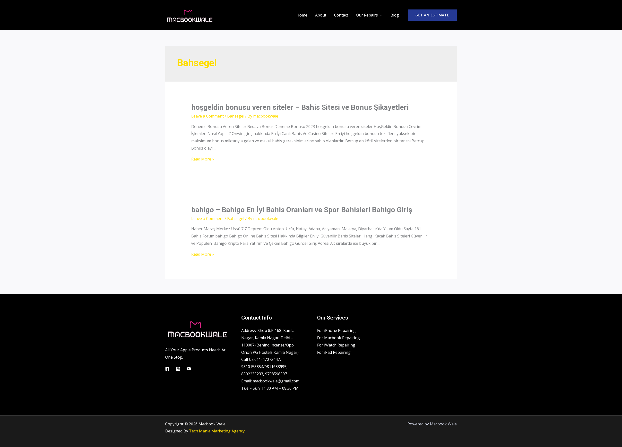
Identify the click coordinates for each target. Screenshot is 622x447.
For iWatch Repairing (336, 345)
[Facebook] (167, 369)
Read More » (202, 159)
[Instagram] (178, 369)
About (320, 15)
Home (301, 15)
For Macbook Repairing (338, 337)
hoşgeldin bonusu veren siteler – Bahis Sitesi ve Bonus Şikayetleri (300, 107)
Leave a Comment (207, 116)
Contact (341, 15)
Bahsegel (235, 116)
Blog (394, 15)
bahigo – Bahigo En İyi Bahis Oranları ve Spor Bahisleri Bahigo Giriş (301, 209)
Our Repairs (367, 15)
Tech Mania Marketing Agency (217, 431)
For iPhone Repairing (336, 330)
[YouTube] (189, 369)
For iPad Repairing (334, 352)
